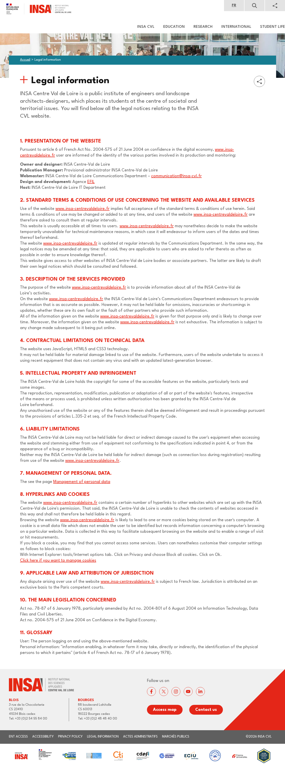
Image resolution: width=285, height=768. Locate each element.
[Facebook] (151, 691)
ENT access (18, 736)
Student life (272, 27)
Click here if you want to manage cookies (58, 561)
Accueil (25, 60)
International (236, 27)
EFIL (91, 182)
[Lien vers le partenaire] (21, 756)
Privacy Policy (70, 736)
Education (174, 27)
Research (203, 27)
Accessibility (43, 736)
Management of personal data (81, 482)
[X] (163, 691)
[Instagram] (175, 691)
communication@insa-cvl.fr (176, 176)
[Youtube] (188, 691)
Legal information (103, 736)
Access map (165, 710)
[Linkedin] (200, 691)
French (234, 5)
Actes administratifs (140, 736)
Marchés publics (175, 736)
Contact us (206, 710)
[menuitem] (144, 27)
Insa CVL (146, 27)
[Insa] (35, 9)
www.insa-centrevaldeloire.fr (82, 209)
